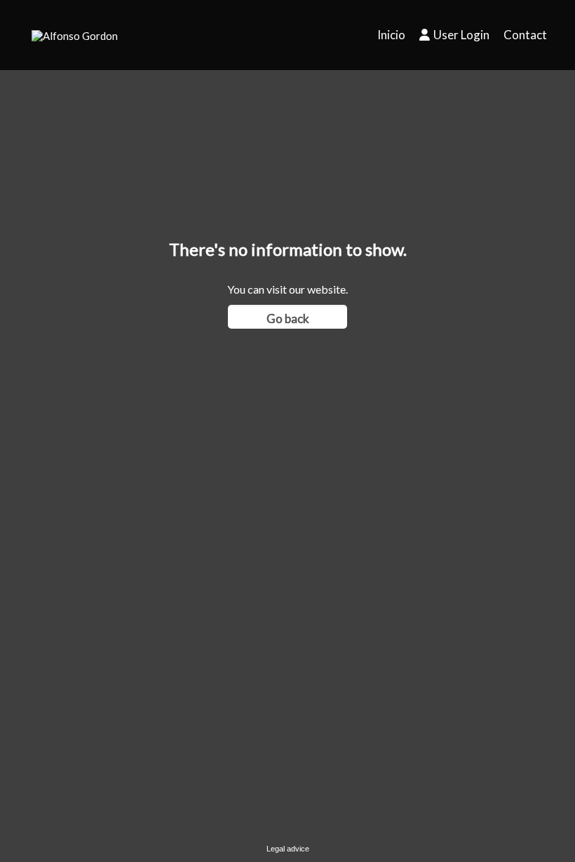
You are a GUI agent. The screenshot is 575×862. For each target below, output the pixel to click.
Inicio (391, 34)
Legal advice (287, 848)
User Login (461, 34)
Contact (525, 34)
